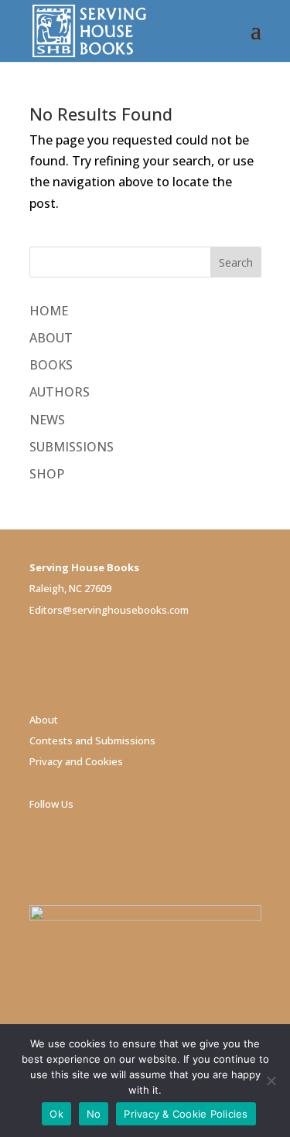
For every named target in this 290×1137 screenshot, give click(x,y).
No (94, 1114)
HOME (48, 310)
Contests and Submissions (92, 740)
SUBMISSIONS (71, 446)
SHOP (46, 473)
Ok (56, 1114)
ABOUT (51, 337)
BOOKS (51, 364)
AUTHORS (59, 391)
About (43, 720)
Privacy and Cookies (76, 761)
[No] (270, 1080)
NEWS (47, 419)
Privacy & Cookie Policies (185, 1114)
